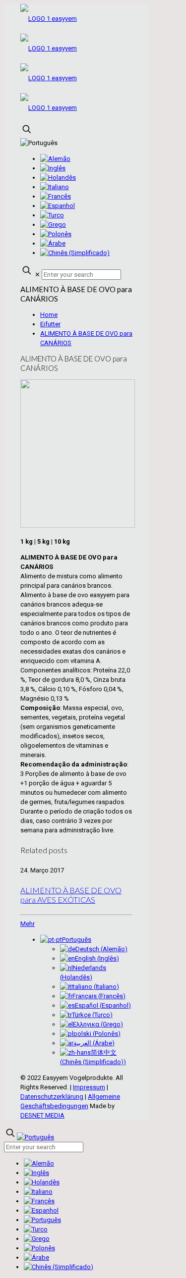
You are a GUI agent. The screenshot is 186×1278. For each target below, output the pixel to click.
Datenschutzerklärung (51, 1096)
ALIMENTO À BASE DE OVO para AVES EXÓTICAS (71, 894)
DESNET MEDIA (42, 1115)
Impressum (89, 1087)
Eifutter (50, 324)
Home (49, 314)
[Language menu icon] (39, 143)
